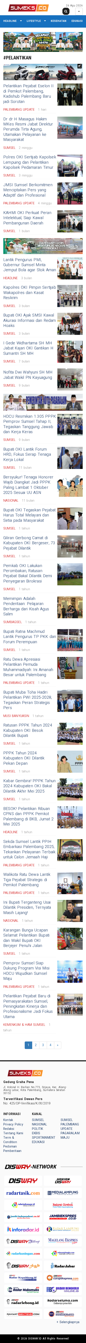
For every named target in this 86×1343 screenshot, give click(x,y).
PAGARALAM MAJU (70, 1135)
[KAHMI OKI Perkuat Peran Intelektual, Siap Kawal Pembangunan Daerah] (70, 221)
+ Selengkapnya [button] (68, 1322)
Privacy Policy (13, 1124)
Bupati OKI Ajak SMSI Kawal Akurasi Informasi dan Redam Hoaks (29, 320)
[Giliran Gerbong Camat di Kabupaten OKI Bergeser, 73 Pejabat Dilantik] (70, 546)
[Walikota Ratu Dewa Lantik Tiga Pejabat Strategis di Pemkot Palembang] (70, 883)
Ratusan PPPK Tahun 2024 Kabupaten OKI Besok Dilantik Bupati (27, 730)
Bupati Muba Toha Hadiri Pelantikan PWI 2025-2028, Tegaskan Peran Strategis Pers (27, 700)
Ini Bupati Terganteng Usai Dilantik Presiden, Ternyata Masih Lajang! (27, 907)
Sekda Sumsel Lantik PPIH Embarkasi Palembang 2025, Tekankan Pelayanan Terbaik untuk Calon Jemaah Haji (29, 849)
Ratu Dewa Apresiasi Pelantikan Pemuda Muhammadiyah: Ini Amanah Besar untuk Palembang (28, 667)
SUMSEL (38, 1120)
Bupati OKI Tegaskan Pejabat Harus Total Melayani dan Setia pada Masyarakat (29, 515)
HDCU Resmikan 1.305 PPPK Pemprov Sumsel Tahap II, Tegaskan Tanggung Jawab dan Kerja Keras (29, 424)
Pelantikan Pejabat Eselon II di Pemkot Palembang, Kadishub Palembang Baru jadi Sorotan (28, 93)
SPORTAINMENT (43, 1137)
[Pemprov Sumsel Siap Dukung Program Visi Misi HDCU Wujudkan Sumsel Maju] (70, 972)
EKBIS (36, 1133)
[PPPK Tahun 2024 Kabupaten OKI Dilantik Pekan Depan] (70, 762)
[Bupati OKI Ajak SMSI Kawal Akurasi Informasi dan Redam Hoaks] (70, 324)
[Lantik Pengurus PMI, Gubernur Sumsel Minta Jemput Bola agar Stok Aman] (70, 268)
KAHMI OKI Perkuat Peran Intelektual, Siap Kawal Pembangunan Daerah (27, 218)
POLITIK (37, 1129)
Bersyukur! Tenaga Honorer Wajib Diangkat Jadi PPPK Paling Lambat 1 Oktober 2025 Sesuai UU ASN (28, 485)
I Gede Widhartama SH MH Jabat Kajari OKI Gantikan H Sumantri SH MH (28, 348)
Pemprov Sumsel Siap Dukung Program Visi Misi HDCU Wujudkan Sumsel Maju (26, 971)
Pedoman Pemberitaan (12, 1148)
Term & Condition (10, 1139)
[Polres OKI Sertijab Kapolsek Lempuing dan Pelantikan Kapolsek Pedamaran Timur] (70, 166)
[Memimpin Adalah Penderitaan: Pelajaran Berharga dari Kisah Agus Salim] (70, 607)
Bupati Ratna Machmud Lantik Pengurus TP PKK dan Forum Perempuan (29, 637)
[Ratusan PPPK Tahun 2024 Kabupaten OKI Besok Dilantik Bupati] (70, 734)
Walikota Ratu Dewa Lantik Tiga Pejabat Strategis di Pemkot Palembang (26, 880)
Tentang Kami (13, 1133)
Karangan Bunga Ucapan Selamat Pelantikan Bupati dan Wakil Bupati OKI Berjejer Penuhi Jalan (26, 938)
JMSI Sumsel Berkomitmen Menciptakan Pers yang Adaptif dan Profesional (27, 190)
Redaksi (8, 1129)
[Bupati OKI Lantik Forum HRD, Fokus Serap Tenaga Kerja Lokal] (70, 458)
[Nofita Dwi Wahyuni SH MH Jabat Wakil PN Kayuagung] (70, 379)
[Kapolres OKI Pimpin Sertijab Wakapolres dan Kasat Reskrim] (70, 296)
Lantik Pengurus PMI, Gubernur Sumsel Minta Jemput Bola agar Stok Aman (29, 265)
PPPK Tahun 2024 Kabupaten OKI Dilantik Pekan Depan (24, 758)
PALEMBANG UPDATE (70, 1126)
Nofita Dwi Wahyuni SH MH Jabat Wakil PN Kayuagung (27, 374)
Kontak (8, 1120)
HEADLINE (10, 21)
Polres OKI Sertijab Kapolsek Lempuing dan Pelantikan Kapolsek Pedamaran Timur (29, 162)
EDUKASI (77, 21)
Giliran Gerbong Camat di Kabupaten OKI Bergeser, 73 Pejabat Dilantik (29, 543)
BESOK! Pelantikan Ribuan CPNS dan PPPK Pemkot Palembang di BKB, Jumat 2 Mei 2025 (28, 816)
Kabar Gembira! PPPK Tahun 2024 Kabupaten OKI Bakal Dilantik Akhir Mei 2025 (29, 786)
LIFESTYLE (34, 21)
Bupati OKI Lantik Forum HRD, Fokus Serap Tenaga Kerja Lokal (27, 454)
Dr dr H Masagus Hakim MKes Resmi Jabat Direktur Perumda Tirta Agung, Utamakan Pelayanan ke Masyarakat (28, 129)
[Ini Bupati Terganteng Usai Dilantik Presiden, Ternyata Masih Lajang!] (70, 911)
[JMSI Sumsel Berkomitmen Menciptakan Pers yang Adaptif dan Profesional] (70, 193)
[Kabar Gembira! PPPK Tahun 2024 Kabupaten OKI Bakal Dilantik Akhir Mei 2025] (70, 789)
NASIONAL (39, 1124)
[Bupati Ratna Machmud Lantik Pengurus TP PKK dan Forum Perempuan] (70, 640)
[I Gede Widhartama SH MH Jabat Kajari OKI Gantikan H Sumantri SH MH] (70, 352)
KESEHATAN (58, 21)
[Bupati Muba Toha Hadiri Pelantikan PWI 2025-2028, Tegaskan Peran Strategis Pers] (70, 701)
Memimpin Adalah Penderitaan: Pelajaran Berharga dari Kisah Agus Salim (26, 606)
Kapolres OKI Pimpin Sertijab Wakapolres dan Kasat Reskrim (29, 293)
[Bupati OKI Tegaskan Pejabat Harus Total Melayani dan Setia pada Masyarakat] (70, 519)
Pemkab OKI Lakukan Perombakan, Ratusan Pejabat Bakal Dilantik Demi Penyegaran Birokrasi (27, 573)
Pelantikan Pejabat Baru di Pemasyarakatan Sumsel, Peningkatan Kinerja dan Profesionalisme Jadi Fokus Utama (28, 1006)
